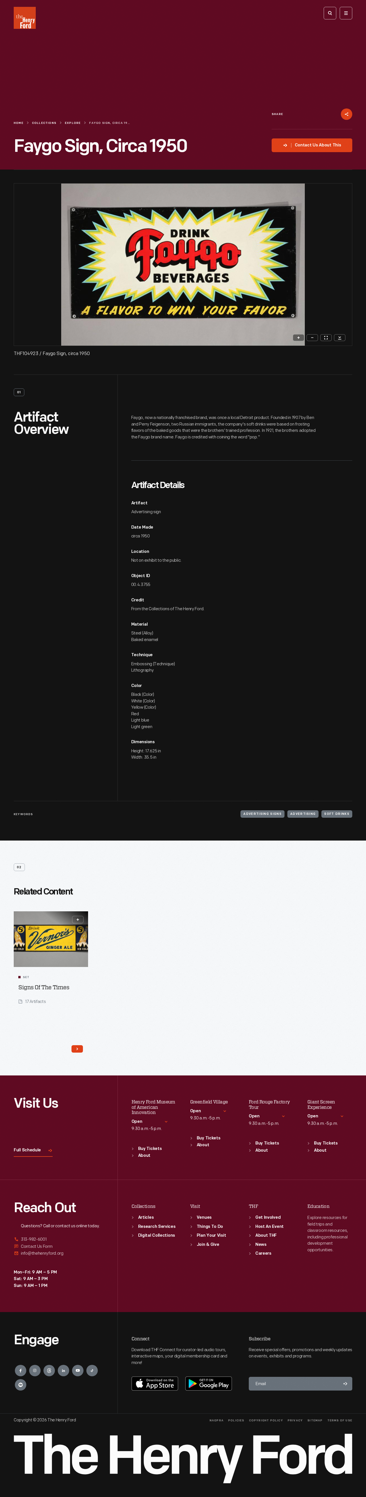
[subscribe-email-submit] (345, 1384)
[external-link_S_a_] (59, 1239)
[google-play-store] (208, 1383)
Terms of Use (339, 1420)
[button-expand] (77, 919)
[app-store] (155, 1383)
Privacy (295, 1420)
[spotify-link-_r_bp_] (20, 1385)
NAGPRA (217, 1420)
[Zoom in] (298, 337)
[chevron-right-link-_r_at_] (77, 1049)
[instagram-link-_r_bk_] (35, 1370)
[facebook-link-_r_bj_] (20, 1370)
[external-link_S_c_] (59, 1253)
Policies (236, 1420)
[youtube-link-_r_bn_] (77, 1370)
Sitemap (315, 1420)
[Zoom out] (312, 337)
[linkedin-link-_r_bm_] (63, 1370)
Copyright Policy (266, 1420)
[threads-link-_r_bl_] (49, 1370)
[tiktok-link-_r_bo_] (92, 1370)
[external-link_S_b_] (59, 1246)
